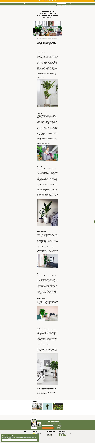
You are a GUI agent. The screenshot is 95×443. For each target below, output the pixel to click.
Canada (70, 433)
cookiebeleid (9, 438)
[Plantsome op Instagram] (61, 435)
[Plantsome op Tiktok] (63, 435)
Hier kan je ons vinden (51, 431)
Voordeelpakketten (53, 5)
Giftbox (66, 5)
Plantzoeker (48, 5)
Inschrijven (48, 427)
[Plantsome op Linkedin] (65, 435)
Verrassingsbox (69, 5)
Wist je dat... (35, 431)
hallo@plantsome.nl (49, 435)
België (63, 433)
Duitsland (60, 433)
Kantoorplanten (58, 5)
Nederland (66, 433)
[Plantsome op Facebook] (59, 435)
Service (25, 431)
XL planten (62, 5)
